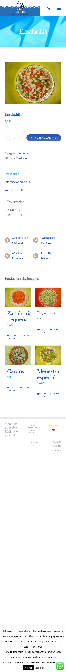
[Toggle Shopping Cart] (48, 8)
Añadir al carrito (44, 137)
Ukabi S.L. (33, 445)
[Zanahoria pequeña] (18, 297)
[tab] (33, 174)
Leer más (39, 667)
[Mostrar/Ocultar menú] (59, 8)
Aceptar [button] (28, 668)
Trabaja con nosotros (55, 446)
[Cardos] (18, 355)
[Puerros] (48, 297)
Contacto (56, 450)
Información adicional (18, 181)
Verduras (23, 153)
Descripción (12, 173)
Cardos (15, 371)
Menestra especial (48, 374)
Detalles (26, 335)
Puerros (46, 313)
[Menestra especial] (48, 355)
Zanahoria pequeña (19, 316)
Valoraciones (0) (14, 190)
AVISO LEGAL (32, 423)
